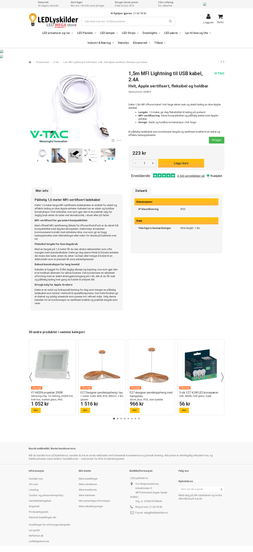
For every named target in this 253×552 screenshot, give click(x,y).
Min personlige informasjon (94, 500)
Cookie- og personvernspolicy (46, 495)
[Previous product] (221, 61)
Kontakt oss (36, 478)
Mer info (42, 190)
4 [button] (125, 418)
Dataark (141, 190)
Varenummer (135, 92)
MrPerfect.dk (36, 535)
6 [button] (132, 418)
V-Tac (56, 62)
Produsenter (42, 62)
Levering (34, 489)
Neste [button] (122, 106)
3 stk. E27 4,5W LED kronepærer (198, 394)
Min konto (85, 470)
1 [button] (114, 418)
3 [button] (121, 418)
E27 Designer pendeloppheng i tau (101, 396)
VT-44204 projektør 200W (52, 396)
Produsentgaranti (38, 511)
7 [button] (135, 418)
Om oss (33, 484)
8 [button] (139, 418)
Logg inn (208, 22)
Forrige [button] (30, 106)
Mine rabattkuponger (91, 506)
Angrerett (34, 506)
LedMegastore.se (39, 541)
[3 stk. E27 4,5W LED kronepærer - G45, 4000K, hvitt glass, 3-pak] (200, 365)
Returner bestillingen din (42, 517)
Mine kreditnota (88, 489)
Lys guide (34, 530)
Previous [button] (30, 377)
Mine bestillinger (88, 478)
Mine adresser (87, 495)
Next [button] (222, 377)
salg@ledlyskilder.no (156, 512)
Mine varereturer (88, 484)
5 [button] (128, 418)
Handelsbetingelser (40, 500)
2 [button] (117, 418)
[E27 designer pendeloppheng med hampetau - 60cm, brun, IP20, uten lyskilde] (151, 365)
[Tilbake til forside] (30, 62)
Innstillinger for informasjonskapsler (49, 524)
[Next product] (223, 61)
